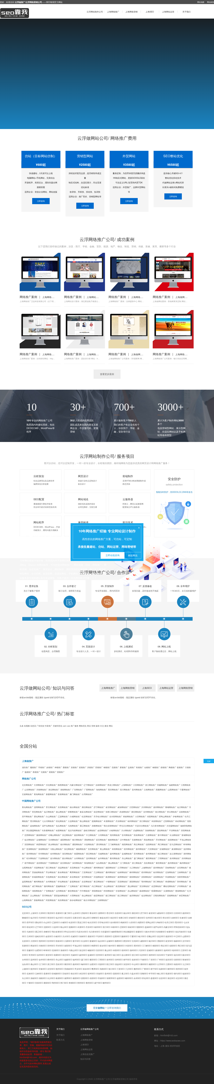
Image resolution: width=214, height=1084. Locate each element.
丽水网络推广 (68, 858)
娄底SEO (154, 978)
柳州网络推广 (135, 872)
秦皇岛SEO (105, 917)
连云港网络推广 (176, 853)
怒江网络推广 (123, 895)
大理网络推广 (75, 895)
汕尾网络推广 (27, 867)
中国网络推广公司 (31, 800)
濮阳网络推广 (78, 844)
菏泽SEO (43, 917)
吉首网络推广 (87, 881)
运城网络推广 (42, 839)
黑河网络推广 (35, 821)
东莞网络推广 (75, 867)
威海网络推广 (123, 807)
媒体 (98, 725)
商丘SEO (165, 945)
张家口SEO (123, 917)
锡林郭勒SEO (117, 931)
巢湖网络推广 (177, 849)
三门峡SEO (147, 945)
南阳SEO (156, 945)
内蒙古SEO (168, 927)
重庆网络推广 (113, 789)
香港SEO (60, 913)
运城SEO (110, 941)
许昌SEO (129, 945)
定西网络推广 (30, 835)
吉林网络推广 (101, 785)
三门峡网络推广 (114, 844)
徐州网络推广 (56, 853)
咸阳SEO (144, 941)
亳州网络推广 (32, 853)
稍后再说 (132, 555)
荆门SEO (64, 982)
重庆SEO (51, 913)
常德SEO (102, 978)
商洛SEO (34, 945)
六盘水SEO (135, 973)
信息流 (33, 725)
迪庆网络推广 (135, 895)
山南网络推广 (27, 900)
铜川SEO (152, 941)
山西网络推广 (173, 789)
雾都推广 (123, 767)
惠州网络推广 (173, 863)
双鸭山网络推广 (165, 816)
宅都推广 (44, 772)
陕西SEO (119, 941)
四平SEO (31, 922)
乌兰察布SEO (94, 931)
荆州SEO (81, 982)
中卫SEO (178, 936)
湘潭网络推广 (123, 877)
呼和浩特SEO (180, 927)
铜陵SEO (91, 950)
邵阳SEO (85, 978)
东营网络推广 (63, 807)
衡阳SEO (77, 978)
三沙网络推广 (99, 872)
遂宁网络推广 (85, 886)
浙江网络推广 (150, 785)
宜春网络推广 (171, 867)
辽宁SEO (39, 927)
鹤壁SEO (95, 945)
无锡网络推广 (103, 853)
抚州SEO (34, 968)
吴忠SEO (161, 936)
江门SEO (43, 964)
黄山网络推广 (105, 849)
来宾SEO (83, 973)
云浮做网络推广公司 (89, 1028)
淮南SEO (64, 950)
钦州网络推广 (159, 872)
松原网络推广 (87, 816)
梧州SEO (180, 968)
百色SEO (66, 973)
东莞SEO (127, 964)
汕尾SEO (93, 964)
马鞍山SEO (74, 950)
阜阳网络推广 (117, 849)
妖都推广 (50, 767)
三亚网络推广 (87, 872)
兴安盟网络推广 (173, 825)
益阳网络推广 (27, 881)
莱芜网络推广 (37, 811)
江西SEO (169, 964)
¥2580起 (85, 164)
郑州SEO (51, 945)
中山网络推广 (87, 867)
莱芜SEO (51, 917)
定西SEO (117, 936)
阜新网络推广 (157, 821)
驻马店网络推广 (176, 844)
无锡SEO (75, 955)
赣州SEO (60, 968)
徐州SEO (41, 955)
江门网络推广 (125, 863)
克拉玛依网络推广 (75, 830)
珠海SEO (186, 959)
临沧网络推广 (147, 895)
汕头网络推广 (101, 863)
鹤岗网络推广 (129, 816)
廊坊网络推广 (137, 811)
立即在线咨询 (113, 555)
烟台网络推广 (75, 807)
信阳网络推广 (151, 844)
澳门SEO (68, 913)
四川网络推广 (125, 789)
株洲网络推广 (111, 877)
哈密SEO (171, 931)
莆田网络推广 (151, 858)
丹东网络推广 (121, 821)
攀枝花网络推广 (170, 886)
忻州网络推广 (127, 835)
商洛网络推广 (149, 839)
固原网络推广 (79, 835)
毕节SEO (152, 973)
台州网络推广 (79, 858)
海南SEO (104, 968)
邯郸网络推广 (73, 811)
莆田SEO (93, 959)
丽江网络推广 (111, 895)
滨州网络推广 (147, 807)
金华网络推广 (103, 858)
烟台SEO (127, 913)
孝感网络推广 (171, 881)
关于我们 (186, 11)
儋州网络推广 (111, 872)
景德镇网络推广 (38, 872)
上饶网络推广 (147, 867)
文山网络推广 (35, 895)
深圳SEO (178, 959)
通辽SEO (39, 931)
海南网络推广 (101, 789)
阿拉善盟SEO (129, 931)
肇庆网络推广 (161, 863)
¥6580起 (173, 164)
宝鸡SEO (136, 941)
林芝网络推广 (184, 895)
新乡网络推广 (54, 844)
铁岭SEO (132, 927)
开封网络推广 (161, 839)
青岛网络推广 (27, 807)
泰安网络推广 (111, 807)
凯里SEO (169, 973)
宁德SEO (144, 959)
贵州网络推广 (137, 789)
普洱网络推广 (47, 895)
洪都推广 (91, 767)
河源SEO (102, 964)
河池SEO (100, 973)
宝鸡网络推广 (54, 839)
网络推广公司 (29, 778)
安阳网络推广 (30, 844)
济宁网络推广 (99, 807)
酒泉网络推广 (162, 830)
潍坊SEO (136, 913)
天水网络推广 (127, 830)
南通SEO (58, 955)
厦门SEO (85, 959)
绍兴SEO (161, 955)
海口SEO (112, 968)
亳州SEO (176, 950)
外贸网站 (129, 155)
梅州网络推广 (185, 863)
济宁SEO (144, 913)
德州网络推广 (159, 807)
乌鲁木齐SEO (150, 931)
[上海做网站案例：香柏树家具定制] (173, 272)
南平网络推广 (30, 863)
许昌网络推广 (89, 844)
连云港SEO (126, 955)
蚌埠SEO (47, 950)
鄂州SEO (56, 982)
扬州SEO (83, 955)
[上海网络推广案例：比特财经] (40, 329)
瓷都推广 (180, 767)
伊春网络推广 (178, 816)
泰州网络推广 (151, 853)
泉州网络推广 (175, 858)
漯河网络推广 (101, 844)
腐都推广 (66, 767)
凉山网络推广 (133, 890)
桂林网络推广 (123, 872)
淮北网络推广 (69, 849)
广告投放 (40, 725)
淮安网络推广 (68, 853)
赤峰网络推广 (97, 825)
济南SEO (85, 913)
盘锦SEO (149, 927)
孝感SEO (73, 982)
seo (68, 725)
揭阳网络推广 (111, 867)
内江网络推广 (97, 886)
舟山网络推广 (127, 858)
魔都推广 (34, 767)
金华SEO (43, 959)
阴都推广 (61, 772)
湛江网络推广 (137, 863)
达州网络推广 (61, 890)
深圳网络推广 (78, 863)
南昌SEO (178, 964)
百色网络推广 (51, 877)
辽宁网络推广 (89, 785)
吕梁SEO (68, 941)
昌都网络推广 (172, 895)
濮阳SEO (121, 945)
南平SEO (127, 959)
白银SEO (58, 936)
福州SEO (77, 959)
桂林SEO (163, 968)
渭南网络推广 (89, 839)
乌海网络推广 (73, 825)
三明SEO (102, 959)
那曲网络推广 (39, 900)
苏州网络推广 (139, 853)
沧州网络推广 (149, 811)
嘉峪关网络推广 (90, 830)
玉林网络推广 (183, 872)
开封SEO (60, 945)
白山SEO (47, 922)
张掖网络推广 (150, 830)
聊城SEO (26, 917)
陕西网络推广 (63, 785)
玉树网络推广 (103, 900)
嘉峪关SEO (40, 936)
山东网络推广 (30, 789)
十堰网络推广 (111, 881)
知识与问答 (85, 1058)
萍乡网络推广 (51, 872)
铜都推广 (107, 767)
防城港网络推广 (38, 877)
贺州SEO (91, 973)
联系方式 (60, 1039)
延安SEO (169, 941)
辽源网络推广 (63, 816)
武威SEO (75, 936)
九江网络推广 (135, 867)
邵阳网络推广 (147, 877)
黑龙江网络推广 (114, 785)
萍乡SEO (78, 968)
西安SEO (127, 941)
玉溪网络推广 (169, 890)
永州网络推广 (51, 881)
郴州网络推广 (39, 881)
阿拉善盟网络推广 (33, 830)
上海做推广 (28, 761)
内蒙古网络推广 (76, 785)
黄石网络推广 (99, 881)
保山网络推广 (87, 895)
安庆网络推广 (93, 849)
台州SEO (26, 959)
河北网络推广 (51, 785)
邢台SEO (167, 917)
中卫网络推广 (91, 835)
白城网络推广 (75, 816)
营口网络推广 (145, 821)
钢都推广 (156, 767)
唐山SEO (87, 917)
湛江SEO (51, 964)
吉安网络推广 (183, 867)
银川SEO (142, 936)
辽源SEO (56, 922)
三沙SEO (129, 968)
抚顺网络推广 (97, 821)
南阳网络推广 (127, 844)
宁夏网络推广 (185, 789)
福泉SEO (186, 973)
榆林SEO (178, 941)
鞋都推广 (140, 767)
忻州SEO (51, 941)
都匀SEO (178, 973)
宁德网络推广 (54, 863)
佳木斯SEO (115, 922)
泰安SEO (152, 913)
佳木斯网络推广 (116, 816)
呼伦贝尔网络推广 (127, 825)
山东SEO (77, 913)
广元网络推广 (73, 886)
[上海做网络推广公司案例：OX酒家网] (129, 329)
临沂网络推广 (183, 807)
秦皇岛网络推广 (86, 811)
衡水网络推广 (161, 811)
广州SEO (161, 959)
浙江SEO (136, 955)
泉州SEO (110, 959)
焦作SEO (112, 945)
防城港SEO (57, 973)
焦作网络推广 (66, 844)
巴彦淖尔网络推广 (142, 825)
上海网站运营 (168, 11)
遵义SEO (125, 973)
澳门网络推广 (75, 794)
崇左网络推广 (63, 877)
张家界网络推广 (183, 877)
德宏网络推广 (99, 895)
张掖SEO (83, 936)
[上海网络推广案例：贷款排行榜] (84, 329)
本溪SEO (81, 927)
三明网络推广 (163, 858)
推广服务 (74, 725)
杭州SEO (144, 955)
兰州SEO (31, 936)
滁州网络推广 (141, 849)
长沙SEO (51, 978)
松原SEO (73, 922)
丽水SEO (186, 955)
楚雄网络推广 (181, 890)
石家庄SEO (77, 917)
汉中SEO (186, 941)
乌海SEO (31, 931)
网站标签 (210, 2)
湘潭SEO (68, 978)
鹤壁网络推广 (42, 844)
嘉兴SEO (178, 955)
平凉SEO (100, 936)
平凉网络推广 (174, 830)
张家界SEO (111, 978)
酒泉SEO (91, 936)
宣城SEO (151, 950)
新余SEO (87, 968)
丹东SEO (90, 927)
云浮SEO (161, 964)
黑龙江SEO (82, 922)
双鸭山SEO (151, 922)
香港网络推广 (63, 794)
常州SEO (32, 955)
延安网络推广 (101, 839)
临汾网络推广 (30, 839)
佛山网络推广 (113, 863)
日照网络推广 (135, 807)
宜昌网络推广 (123, 881)
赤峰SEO (47, 931)
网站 (111, 725)
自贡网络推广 (157, 886)
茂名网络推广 (149, 863)
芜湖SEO (56, 950)
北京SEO (26, 913)
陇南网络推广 (42, 835)
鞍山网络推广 (85, 821)
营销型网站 (85, 155)
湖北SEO (171, 978)
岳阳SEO (93, 978)
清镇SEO (34, 978)
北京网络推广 (27, 785)
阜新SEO (115, 927)
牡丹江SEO (169, 922)
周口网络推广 (163, 844)
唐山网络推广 (61, 811)
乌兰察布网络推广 (158, 825)
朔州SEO (43, 941)
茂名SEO (60, 964)
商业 (89, 725)
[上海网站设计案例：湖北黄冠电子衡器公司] (84, 272)
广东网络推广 (78, 789)
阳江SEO (110, 964)
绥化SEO (31, 927)
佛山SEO (34, 964)
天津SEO (43, 913)
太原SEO (26, 941)
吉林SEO (175, 917)
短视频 (27, 725)
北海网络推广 (171, 872)
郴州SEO (129, 978)
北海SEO (31, 973)
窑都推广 (83, 767)
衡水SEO (158, 917)
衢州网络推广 (115, 858)
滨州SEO (178, 913)
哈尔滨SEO (92, 922)
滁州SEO (134, 950)
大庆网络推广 (140, 816)
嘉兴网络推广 (56, 858)
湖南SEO (43, 978)
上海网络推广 (113, 11)
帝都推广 (42, 767)
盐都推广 (132, 767)
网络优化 (82, 725)
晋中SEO (77, 941)
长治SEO (85, 941)
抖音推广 (48, 725)
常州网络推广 (44, 853)
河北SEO (68, 917)
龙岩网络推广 (42, 863)
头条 (21, 725)
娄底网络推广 (75, 881)
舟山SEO (60, 959)
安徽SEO (31, 950)
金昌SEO (49, 936)
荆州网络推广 (183, 881)
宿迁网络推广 (91, 853)
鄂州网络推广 (147, 881)
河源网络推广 (39, 867)
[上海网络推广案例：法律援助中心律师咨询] (129, 272)
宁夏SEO (134, 936)
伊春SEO (160, 922)
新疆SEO (140, 931)
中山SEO (136, 964)
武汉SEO (180, 978)
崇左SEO (75, 973)
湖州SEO (152, 955)
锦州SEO (98, 927)
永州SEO (138, 978)
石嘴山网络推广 (55, 835)
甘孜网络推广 (121, 890)
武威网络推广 (139, 830)
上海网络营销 (131, 11)
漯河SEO (138, 945)
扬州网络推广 (115, 853)
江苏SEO (184, 950)
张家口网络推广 (112, 811)
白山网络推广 (51, 816)
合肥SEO (39, 950)
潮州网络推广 (99, 867)
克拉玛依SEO (181, 931)
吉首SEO (163, 978)
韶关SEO (169, 959)
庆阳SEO (108, 936)
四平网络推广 (27, 816)
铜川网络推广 (78, 839)
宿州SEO (125, 950)
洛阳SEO (68, 945)
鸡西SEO (141, 922)
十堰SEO (31, 982)
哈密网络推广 (61, 830)
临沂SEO (34, 917)
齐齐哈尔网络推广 (101, 816)
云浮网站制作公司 (95, 11)
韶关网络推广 (66, 863)
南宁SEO (154, 968)
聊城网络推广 (171, 807)
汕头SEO (26, 964)
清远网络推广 (63, 867)
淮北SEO (83, 950)
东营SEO (119, 913)
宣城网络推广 (165, 849)
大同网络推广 (103, 835)
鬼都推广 (28, 772)
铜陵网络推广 (81, 849)
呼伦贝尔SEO (70, 931)
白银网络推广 (115, 830)
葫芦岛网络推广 (48, 825)
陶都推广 (172, 767)
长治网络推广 (175, 835)
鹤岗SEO (124, 922)
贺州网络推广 (87, 877)
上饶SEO (26, 968)
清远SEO (119, 964)
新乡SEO (104, 945)
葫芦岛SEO (158, 927)
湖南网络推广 (66, 789)
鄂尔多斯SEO (58, 931)
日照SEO (169, 913)
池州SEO (167, 950)
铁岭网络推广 (181, 821)
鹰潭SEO (95, 968)
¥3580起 (129, 164)
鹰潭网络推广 (75, 872)
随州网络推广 (49, 886)
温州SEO (34, 959)
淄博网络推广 (39, 807)
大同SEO (34, 941)
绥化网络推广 (61, 821)
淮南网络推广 (44, 849)
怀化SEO (146, 978)
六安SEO (142, 950)
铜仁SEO (161, 973)
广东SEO (152, 959)
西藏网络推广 (161, 789)
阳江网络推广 (51, 867)
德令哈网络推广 (76, 900)
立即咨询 (41, 201)
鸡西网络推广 (152, 816)
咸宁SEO (98, 982)
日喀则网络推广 (160, 895)
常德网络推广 (171, 877)
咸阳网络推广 (66, 839)
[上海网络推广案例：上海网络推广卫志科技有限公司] (40, 272)
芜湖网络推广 (32, 849)
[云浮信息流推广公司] (29, 13)
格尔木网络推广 (90, 900)
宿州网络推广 (129, 849)
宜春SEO (43, 968)
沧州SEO (150, 917)
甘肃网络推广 (27, 794)
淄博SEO (102, 913)
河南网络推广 (42, 789)
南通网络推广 (79, 853)
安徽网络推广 (162, 785)
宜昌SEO (39, 982)
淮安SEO (49, 955)
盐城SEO (91, 955)
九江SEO (186, 964)
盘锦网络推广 (35, 825)
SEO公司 (27, 906)
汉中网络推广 (125, 839)
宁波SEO (169, 955)
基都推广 (36, 772)
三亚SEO (121, 968)
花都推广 (115, 767)
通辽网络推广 (85, 825)
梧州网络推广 (147, 872)
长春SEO (184, 917)
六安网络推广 (153, 849)
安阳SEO (87, 945)
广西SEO (146, 968)
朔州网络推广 (115, 835)
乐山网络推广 (109, 886)
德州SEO (186, 913)
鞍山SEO (64, 927)
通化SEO (39, 922)
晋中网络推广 (163, 835)
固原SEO (169, 936)
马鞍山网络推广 (56, 849)
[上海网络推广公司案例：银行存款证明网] (173, 329)
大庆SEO (133, 922)
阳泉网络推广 (139, 835)
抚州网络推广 (159, 867)
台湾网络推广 (87, 794)
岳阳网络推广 (159, 877)
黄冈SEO (90, 982)
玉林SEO (39, 973)
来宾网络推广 (75, 877)
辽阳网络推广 (169, 821)
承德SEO (133, 917)
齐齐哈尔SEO (104, 922)
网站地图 (200, 2)
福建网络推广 (174, 785)
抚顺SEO (73, 927)
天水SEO (66, 936)
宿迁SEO (66, 955)
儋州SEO (138, 968)
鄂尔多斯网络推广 (111, 825)
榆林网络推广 (113, 839)
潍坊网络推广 (87, 807)
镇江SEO (117, 955)
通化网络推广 (39, 816)
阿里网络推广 (51, 900)
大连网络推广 (73, 821)
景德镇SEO (69, 968)
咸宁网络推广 (37, 886)
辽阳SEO (123, 927)
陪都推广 (99, 767)
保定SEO (114, 917)
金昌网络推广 (103, 830)
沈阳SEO (47, 927)
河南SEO (43, 945)
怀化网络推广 (63, 881)
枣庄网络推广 (51, 807)
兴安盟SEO (106, 931)
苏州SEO (100, 955)
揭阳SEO (152, 964)
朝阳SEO (140, 927)
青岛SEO (93, 913)
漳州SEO (119, 959)
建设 (106, 725)
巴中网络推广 (85, 890)
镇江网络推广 (163, 853)
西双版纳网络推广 (61, 895)
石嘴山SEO (151, 936)
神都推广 (58, 767)
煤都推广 (164, 767)
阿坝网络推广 (109, 890)
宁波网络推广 (44, 858)
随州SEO (106, 982)
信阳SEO (173, 945)
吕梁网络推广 (151, 835)
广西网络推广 (89, 789)
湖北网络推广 (54, 789)
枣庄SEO (110, 913)
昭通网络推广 (157, 890)
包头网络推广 (61, 825)
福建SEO (68, 959)
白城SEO (64, 922)
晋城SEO (93, 941)
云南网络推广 (149, 789)
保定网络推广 (99, 811)
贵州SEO (108, 973)
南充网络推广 (121, 886)
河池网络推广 (99, 877)
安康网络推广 (137, 839)
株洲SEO (60, 978)
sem (65, 725)
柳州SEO (171, 968)
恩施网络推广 (61, 886)
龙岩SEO (136, 959)
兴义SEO (26, 978)
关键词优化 (57, 725)
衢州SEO (51, 959)
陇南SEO (125, 936)
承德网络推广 (125, 811)
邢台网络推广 (172, 811)
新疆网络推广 (51, 794)
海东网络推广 (63, 900)
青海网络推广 (39, 794)
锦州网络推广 (133, 821)
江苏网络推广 (139, 785)
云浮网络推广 (123, 867)
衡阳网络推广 (135, 877)
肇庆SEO (68, 964)
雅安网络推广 (73, 890)
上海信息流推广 (87, 1054)
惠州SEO (77, 964)
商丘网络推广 (139, 844)
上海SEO (150, 11)
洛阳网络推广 (173, 839)
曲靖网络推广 (145, 890)
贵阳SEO (117, 973)
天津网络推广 (39, 785)
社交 (102, 725)
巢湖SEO (159, 950)
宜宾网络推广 (145, 886)
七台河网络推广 (48, 821)
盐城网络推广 (127, 853)
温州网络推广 (91, 858)
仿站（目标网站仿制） (41, 155)
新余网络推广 (63, 872)
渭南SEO (161, 941)
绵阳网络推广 (37, 890)
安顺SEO (144, 973)
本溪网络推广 (109, 821)
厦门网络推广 (139, 858)
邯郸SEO (95, 917)
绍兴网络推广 (32, 858)
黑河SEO (179, 922)
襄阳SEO (47, 982)
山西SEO (186, 936)
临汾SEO (102, 941)
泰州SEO (108, 955)
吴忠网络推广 (68, 835)
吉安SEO (51, 968)
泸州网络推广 (183, 886)
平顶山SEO (77, 945)
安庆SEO (100, 950)
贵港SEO (47, 973)
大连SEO (56, 927)
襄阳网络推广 (135, 881)
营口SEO (106, 927)
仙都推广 (148, 767)
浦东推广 (26, 767)
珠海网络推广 (89, 863)
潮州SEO (144, 964)
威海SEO (161, 913)
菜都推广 (74, 767)
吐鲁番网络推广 (48, 830)
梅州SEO (85, 964)
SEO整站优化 (173, 155)
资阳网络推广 (97, 890)
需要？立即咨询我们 (107, 1007)
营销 (93, 725)
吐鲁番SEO (161, 931)
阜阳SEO (117, 950)
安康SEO (26, 945)
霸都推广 (52, 772)
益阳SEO (121, 978)
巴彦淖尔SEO (82, 931)
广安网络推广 (49, 890)
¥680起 (41, 164)
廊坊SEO (141, 917)
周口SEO (182, 945)
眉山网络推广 (133, 886)
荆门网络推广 (159, 881)
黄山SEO (108, 950)
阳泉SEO (60, 941)
